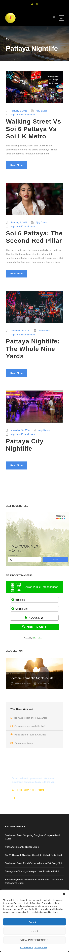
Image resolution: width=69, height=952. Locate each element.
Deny (34, 930)
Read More (16, 165)
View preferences (34, 940)
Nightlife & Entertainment (23, 114)
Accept (34, 921)
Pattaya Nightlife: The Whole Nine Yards (33, 349)
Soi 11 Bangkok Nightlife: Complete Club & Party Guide (34, 855)
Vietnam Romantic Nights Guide (32, 678)
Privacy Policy (40, 947)
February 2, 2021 (19, 111)
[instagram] (37, 4)
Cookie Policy (26, 947)
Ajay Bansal (42, 111)
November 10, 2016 (20, 430)
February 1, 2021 (19, 222)
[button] (64, 893)
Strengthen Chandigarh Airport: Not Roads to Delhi (32, 871)
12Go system (37, 638)
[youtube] (32, 4)
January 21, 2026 (23, 684)
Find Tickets (36, 626)
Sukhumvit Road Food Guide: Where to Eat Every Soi (33, 863)
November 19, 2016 (20, 330)
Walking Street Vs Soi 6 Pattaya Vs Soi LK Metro (33, 129)
